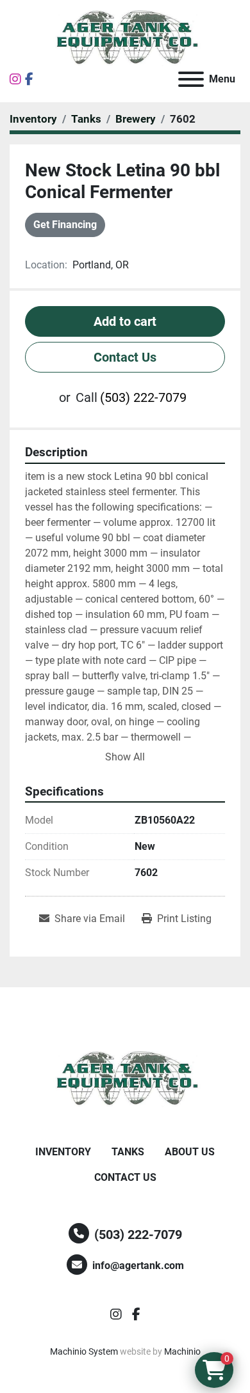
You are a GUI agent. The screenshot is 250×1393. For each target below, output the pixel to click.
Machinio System (84, 1351)
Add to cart (125, 321)
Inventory (63, 1152)
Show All (125, 757)
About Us (190, 1152)
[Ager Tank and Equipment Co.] (125, 1078)
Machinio (182, 1351)
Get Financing (65, 225)
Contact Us (125, 357)
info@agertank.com (138, 1265)
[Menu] (191, 79)
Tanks (128, 1152)
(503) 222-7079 (143, 397)
